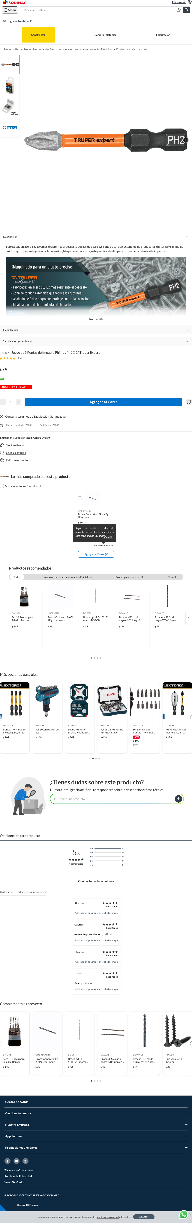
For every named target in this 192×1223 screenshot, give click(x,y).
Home (7, 49)
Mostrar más (96, 319)
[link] (24, 618)
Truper (4, 352)
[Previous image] (27, 140)
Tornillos (173, 577)
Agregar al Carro (103, 402)
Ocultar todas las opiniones (96, 881)
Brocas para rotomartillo (130, 577)
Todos (17, 577)
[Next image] (186, 140)
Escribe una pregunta (71, 799)
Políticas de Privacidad (18, 1176)
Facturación (163, 34)
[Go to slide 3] (99, 758)
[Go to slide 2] (96, 758)
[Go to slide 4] (100, 1081)
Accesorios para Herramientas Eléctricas (88, 49)
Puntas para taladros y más (131, 49)
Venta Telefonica (14, 1182)
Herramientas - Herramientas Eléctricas (38, 49)
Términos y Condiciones (18, 1170)
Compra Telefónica (105, 34)
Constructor (38, 34)
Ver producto (14, 748)
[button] (106, 10)
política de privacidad (108, 1217)
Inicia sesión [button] (179, 2)
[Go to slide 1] (93, 759)
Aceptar (143, 1216)
